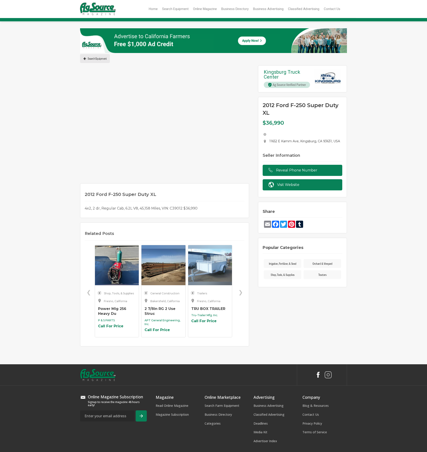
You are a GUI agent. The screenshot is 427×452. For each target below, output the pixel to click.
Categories (213, 364)
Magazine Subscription (172, 355)
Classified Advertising (269, 355)
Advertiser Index (265, 381)
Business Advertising (269, 346)
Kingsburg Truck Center (282, 74)
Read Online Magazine (172, 346)
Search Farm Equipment (222, 346)
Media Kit (260, 373)
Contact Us (310, 355)
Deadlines (261, 364)
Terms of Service (314, 373)
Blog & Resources (315, 346)
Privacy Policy (312, 364)
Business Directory (218, 355)
